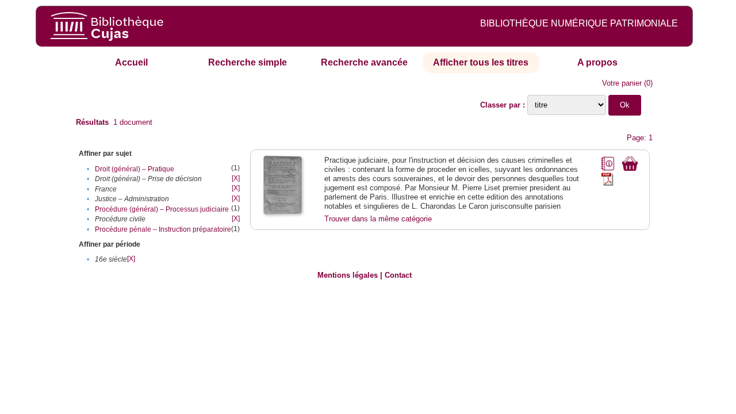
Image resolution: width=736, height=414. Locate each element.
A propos (597, 62)
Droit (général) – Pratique (134, 169)
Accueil (131, 62)
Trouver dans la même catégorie (378, 218)
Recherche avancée (364, 62)
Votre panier (622, 83)
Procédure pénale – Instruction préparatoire (163, 229)
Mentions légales (347, 275)
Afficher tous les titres (480, 62)
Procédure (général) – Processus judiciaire (162, 209)
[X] (236, 178)
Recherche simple (247, 62)
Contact (398, 275)
